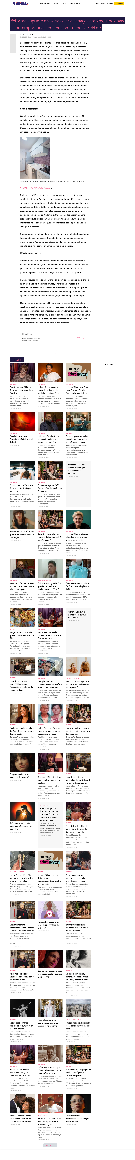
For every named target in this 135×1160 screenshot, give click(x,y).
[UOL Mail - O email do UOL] (102, 3)
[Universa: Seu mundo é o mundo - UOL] (20, 3)
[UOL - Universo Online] (30, 3)
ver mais (48, 1145)
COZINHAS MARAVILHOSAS (36, 188)
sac (97, 3)
